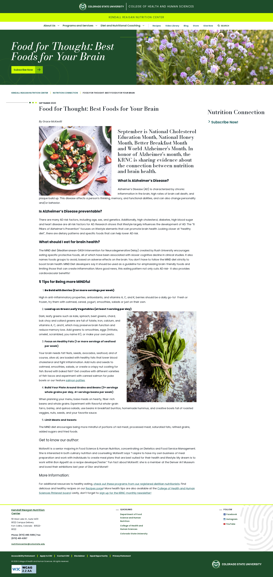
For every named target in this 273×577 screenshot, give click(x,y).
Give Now (208, 25)
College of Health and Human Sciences (161, 6)
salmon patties (75, 380)
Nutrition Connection (65, 93)
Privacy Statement (122, 556)
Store (196, 25)
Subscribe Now (23, 70)
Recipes (157, 25)
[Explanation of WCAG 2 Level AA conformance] (71, 569)
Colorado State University (133, 533)
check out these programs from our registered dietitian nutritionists (137, 484)
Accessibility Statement (23, 556)
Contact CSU (63, 556)
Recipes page (94, 488)
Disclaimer (79, 556)
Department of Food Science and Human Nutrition (131, 518)
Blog (186, 25)
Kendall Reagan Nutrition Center (136, 17)
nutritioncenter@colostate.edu (28, 544)
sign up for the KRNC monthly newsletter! (125, 493)
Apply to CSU (46, 556)
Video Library (172, 25)
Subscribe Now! (224, 122)
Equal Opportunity (99, 556)
